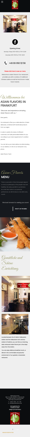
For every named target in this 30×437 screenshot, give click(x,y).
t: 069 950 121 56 (15, 401)
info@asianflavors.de (16, 403)
